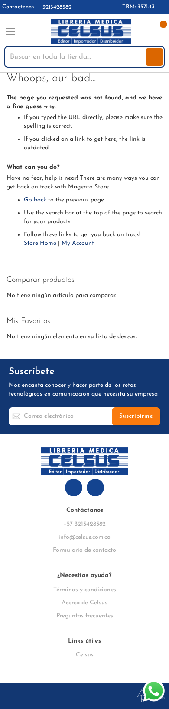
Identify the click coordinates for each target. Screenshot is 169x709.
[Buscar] (154, 57)
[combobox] (76, 57)
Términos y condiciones (84, 590)
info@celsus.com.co (84, 537)
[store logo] (91, 31)
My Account (78, 243)
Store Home (40, 243)
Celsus (85, 655)
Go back (35, 200)
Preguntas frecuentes (84, 616)
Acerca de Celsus (84, 603)
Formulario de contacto (84, 550)
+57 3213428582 (84, 524)
